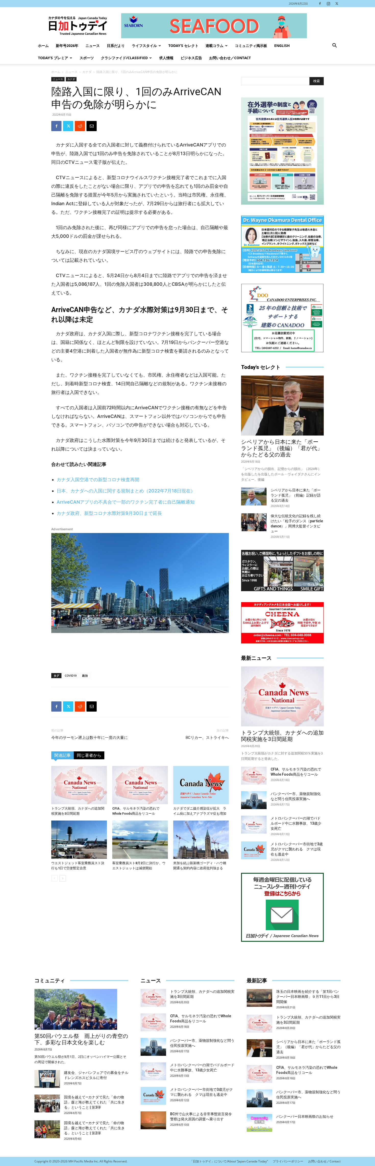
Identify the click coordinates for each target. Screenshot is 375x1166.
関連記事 (62, 755)
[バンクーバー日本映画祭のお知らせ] (259, 1123)
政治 (85, 675)
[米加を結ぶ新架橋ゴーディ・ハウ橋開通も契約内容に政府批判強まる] (201, 840)
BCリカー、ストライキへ (207, 737)
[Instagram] (328, 3)
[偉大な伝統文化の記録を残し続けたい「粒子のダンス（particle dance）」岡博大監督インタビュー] (254, 522)
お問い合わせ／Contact (230, 57)
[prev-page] (54, 878)
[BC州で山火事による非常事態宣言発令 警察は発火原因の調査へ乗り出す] (153, 1120)
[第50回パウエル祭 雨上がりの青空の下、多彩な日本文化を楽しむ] (81, 1009)
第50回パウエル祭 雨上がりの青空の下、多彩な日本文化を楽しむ (81, 1039)
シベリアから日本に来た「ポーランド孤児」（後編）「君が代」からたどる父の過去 (281, 448)
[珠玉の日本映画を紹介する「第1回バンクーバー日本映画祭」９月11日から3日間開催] (259, 998)
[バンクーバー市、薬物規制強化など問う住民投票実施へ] (254, 800)
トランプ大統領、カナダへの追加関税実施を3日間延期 (282, 736)
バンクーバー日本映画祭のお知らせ (304, 1116)
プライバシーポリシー (288, 1161)
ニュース (92, 45)
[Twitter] (337, 3)
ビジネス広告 (191, 57)
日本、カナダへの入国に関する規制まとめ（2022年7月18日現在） (126, 490)
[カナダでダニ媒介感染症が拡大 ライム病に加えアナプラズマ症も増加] (201, 785)
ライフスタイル (144, 45)
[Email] (91, 126)
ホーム (43, 45)
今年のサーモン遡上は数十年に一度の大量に (89, 737)
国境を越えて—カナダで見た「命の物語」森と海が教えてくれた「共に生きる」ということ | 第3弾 (94, 1102)
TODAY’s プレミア (53, 57)
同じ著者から (89, 755)
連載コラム (214, 45)
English (282, 45)
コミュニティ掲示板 (251, 45)
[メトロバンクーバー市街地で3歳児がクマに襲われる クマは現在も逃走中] (254, 850)
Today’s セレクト (183, 45)
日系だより (116, 45)
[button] (334, 46)
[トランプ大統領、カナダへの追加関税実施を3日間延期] (79, 785)
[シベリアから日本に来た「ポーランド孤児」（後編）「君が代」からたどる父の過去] (282, 406)
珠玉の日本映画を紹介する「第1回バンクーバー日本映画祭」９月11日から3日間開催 (308, 996)
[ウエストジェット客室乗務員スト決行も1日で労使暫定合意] (79, 840)
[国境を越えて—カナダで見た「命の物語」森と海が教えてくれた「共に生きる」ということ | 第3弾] (47, 1103)
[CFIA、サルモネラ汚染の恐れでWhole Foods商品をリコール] (140, 785)
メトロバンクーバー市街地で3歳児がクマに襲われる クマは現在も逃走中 (297, 849)
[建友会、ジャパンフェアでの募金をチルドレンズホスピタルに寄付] (47, 1079)
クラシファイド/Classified (124, 57)
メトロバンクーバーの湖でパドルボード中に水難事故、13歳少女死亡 (296, 823)
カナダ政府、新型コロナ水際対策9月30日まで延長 (109, 513)
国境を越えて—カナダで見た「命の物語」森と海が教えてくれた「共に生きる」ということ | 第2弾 (94, 1128)
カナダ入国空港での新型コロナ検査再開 (98, 479)
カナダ (87, 72)
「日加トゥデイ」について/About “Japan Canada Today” (229, 1161)
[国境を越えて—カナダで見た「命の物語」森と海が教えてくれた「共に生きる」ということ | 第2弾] (47, 1129)
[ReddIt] (80, 126)
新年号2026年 (67, 45)
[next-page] (62, 878)
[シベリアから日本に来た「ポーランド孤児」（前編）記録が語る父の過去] (254, 496)
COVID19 (71, 675)
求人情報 (166, 57)
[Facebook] (320, 3)
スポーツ (87, 57)
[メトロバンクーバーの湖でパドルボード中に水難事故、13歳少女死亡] (254, 825)
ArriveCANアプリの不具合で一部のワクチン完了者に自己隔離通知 (126, 502)
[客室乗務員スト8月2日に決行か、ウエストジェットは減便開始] (140, 840)
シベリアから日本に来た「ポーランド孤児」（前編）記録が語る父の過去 (296, 495)
